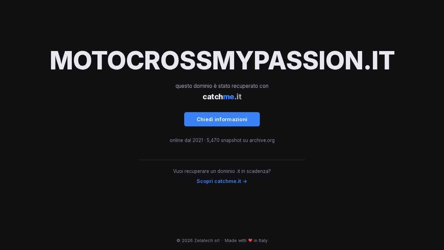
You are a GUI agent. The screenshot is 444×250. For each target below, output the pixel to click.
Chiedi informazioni (222, 119)
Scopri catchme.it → (222, 181)
